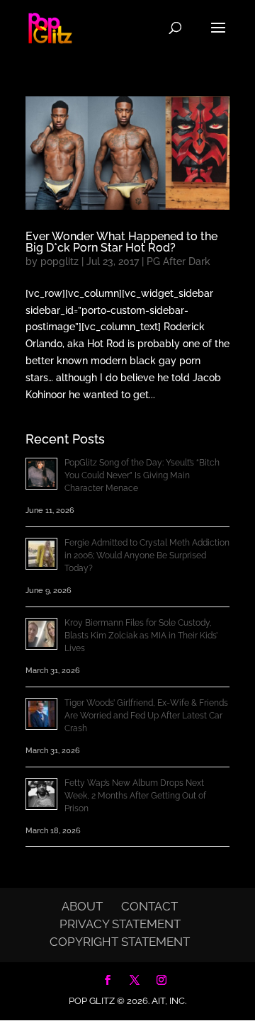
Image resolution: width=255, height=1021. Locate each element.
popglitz (59, 261)
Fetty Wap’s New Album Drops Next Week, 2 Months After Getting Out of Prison (135, 795)
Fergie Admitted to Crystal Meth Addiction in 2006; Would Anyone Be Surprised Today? (147, 555)
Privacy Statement (120, 924)
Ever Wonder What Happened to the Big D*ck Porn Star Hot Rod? (121, 242)
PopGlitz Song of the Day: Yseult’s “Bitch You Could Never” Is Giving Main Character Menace (142, 475)
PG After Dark (178, 261)
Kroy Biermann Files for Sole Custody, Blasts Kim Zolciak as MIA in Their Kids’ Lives (140, 635)
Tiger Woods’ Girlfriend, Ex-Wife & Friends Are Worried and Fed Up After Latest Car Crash (146, 715)
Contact (149, 906)
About (82, 906)
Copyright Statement (120, 942)
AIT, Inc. (167, 1000)
